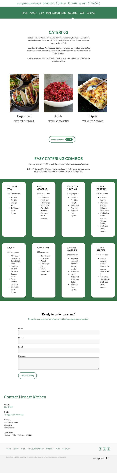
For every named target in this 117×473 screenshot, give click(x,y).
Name (20, 328)
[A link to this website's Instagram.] (94, 3)
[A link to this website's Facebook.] (90, 3)
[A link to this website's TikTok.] (98, 3)
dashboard (24, 457)
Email (20, 347)
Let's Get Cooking (27, 375)
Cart (84, 3)
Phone (20, 338)
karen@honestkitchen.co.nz (29, 3)
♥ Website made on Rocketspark (55, 457)
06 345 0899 (8, 407)
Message (21, 356)
